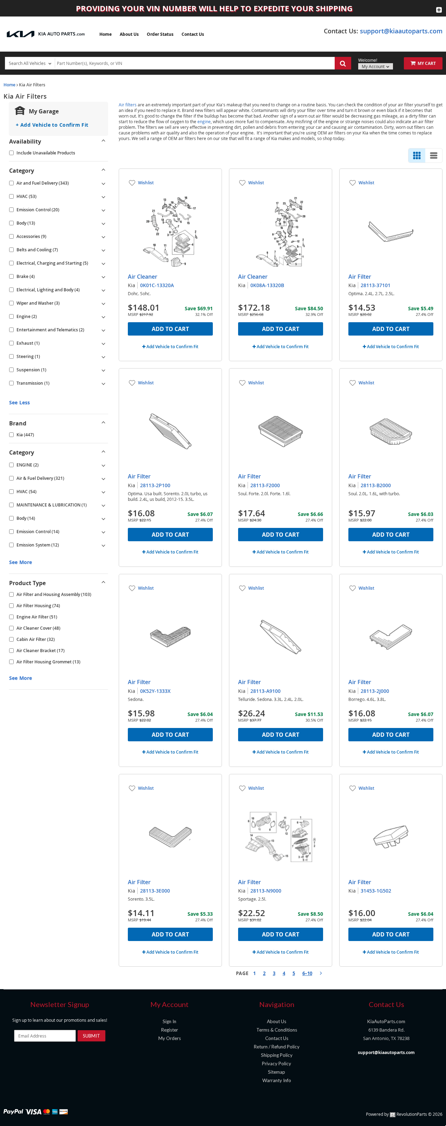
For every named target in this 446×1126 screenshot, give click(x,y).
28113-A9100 (265, 691)
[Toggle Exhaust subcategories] (103, 343)
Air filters (128, 104)
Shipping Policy (277, 1055)
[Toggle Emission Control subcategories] (103, 210)
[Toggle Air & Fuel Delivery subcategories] (103, 478)
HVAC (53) (27, 196)
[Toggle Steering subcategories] (103, 356)
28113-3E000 (155, 890)
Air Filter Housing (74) (38, 606)
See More (20, 562)
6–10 (307, 973)
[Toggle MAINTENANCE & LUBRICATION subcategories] (103, 505)
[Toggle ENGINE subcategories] (103, 465)
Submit (91, 1036)
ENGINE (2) (28, 465)
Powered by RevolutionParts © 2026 (404, 1114)
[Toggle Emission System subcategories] (103, 545)
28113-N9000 (265, 890)
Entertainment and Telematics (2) (50, 330)
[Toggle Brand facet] (103, 423)
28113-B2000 (376, 485)
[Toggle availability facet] (103, 141)
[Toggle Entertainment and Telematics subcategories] (103, 330)
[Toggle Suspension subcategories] (103, 370)
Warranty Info (276, 1080)
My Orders (169, 1038)
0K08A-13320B (267, 285)
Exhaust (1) (28, 343)
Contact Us (193, 34)
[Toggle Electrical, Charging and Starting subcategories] (103, 263)
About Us (129, 34)
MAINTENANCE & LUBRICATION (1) (52, 505)
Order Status (160, 34)
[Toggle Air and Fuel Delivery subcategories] (103, 183)
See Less (19, 402)
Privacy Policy (276, 1063)
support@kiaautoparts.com (401, 31)
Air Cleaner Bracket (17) (41, 651)
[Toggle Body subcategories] (103, 223)
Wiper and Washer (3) (38, 303)
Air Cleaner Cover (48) (38, 628)
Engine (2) (27, 316)
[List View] (433, 155)
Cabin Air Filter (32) (36, 639)
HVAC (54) (27, 492)
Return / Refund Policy (277, 1046)
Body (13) (26, 223)
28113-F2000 (265, 485)
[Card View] (416, 155)
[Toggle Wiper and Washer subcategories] (103, 303)
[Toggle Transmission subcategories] (103, 383)
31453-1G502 (376, 890)
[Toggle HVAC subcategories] (103, 196)
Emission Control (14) (38, 532)
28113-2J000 (375, 691)
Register (169, 1030)
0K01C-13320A (157, 285)
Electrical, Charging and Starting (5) (52, 263)
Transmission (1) (33, 383)
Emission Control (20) (38, 210)
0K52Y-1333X (155, 691)
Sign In (169, 1021)
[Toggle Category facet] (103, 170)
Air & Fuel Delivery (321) (40, 478)
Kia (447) (25, 435)
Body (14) (26, 518)
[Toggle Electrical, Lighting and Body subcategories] (103, 290)
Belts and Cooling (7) (37, 250)
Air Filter (359, 276)
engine (204, 121)
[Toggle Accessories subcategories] (103, 236)
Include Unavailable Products (46, 153)
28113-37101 (376, 285)
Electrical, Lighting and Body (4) (48, 290)
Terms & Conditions (276, 1030)
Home (105, 34)
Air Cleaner (142, 276)
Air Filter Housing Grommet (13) (48, 662)
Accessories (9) (31, 236)
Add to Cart (170, 329)
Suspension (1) (31, 370)
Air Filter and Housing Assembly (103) (54, 594)
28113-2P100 (155, 485)
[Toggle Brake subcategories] (103, 276)
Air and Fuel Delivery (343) (43, 183)
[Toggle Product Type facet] (103, 583)
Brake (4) (26, 276)
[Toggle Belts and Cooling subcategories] (103, 250)
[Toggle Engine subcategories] (103, 316)
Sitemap (276, 1072)
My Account (374, 66)
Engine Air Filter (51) (37, 617)
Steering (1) (28, 356)
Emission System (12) (38, 545)
